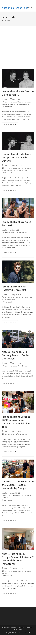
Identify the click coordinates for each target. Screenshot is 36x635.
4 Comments (8, 302)
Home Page (5, 627)
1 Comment (24, 366)
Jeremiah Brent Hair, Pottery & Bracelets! (14, 288)
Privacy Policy (18, 629)
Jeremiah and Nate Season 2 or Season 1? (18, 93)
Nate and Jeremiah (10, 102)
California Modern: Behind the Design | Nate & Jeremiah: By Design (18, 485)
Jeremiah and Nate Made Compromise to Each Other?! (17, 157)
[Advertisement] (18, 50)
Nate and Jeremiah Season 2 (19, 104)
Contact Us (21, 627)
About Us (13, 627)
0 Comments (8, 173)
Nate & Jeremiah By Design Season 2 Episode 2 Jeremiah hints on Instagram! (18, 558)
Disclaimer (29, 627)
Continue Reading (11, 124)
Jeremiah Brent (9, 233)
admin (6, 99)
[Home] (2, 20)
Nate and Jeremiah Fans (15, 7)
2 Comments (8, 107)
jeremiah (7, 20)
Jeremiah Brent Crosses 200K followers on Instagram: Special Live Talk (16, 421)
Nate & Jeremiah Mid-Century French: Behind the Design (16, 355)
